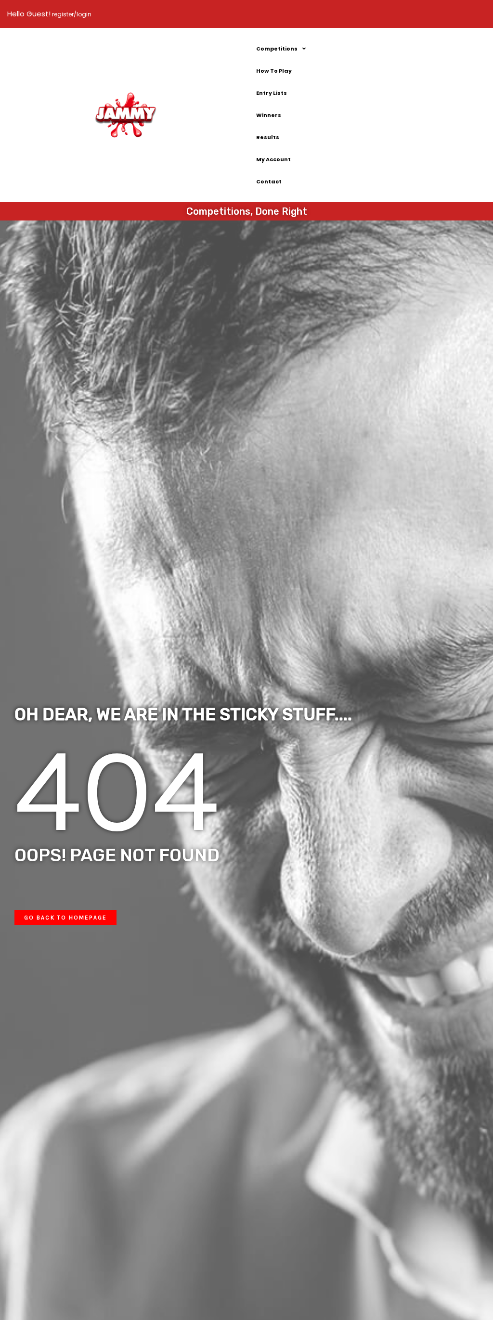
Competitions (277, 48)
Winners (268, 115)
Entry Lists (271, 93)
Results (267, 137)
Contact (269, 181)
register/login (71, 14)
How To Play (274, 71)
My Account (273, 159)
